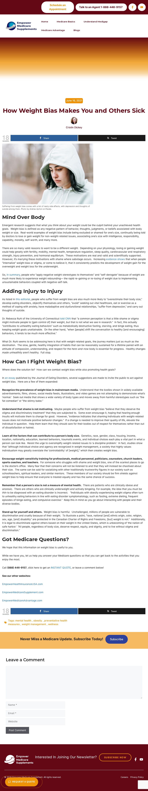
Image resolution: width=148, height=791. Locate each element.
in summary (13, 274)
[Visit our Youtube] (142, 7)
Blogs (77, 30)
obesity (37, 620)
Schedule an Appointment (57, 7)
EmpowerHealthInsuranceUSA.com (22, 584)
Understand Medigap (96, 21)
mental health (23, 620)
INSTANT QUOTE (61, 567)
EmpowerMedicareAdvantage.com (22, 600)
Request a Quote (23, 782)
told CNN (65, 318)
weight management (34, 624)
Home (44, 21)
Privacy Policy (137, 777)
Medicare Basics (66, 21)
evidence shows (115, 259)
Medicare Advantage (53, 30)
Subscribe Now (115, 757)
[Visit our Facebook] (132, 7)
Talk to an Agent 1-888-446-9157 (101, 7)
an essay (10, 377)
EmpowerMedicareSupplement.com (22, 592)
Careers (124, 777)
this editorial (23, 299)
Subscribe (116, 639)
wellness (53, 624)
